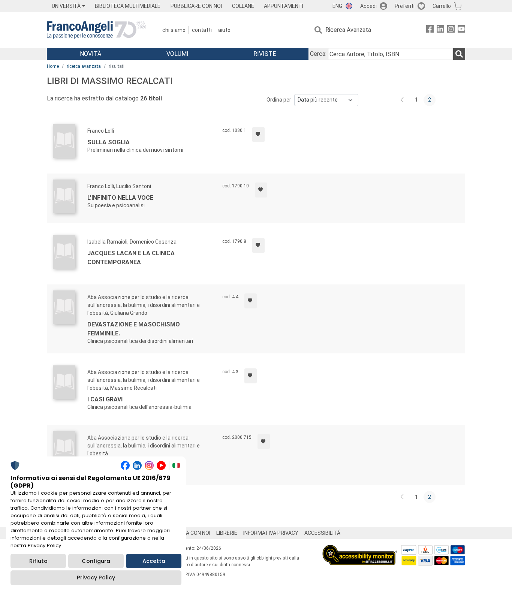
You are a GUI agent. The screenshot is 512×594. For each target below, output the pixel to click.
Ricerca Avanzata (348, 29)
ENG (337, 6)
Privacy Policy (96, 577)
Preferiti (405, 6)
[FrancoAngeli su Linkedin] (440, 30)
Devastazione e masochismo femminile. (133, 329)
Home (53, 66)
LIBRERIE (226, 533)
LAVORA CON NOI (190, 533)
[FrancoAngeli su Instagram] (451, 30)
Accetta (153, 561)
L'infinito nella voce (120, 197)
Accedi (368, 6)
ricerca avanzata (84, 66)
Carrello (442, 6)
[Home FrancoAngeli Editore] (96, 30)
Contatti (202, 30)
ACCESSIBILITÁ (322, 533)
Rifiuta (38, 561)
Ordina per (278, 100)
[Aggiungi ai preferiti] (258, 134)
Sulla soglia (108, 142)
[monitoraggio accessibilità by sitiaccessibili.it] (359, 549)
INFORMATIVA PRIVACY (270, 533)
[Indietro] (403, 100)
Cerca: (318, 53)
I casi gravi (105, 399)
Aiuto (224, 30)
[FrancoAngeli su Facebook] (430, 30)
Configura (96, 561)
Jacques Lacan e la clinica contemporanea (131, 258)
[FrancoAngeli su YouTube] (461, 30)
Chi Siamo (174, 30)
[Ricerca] (459, 54)
